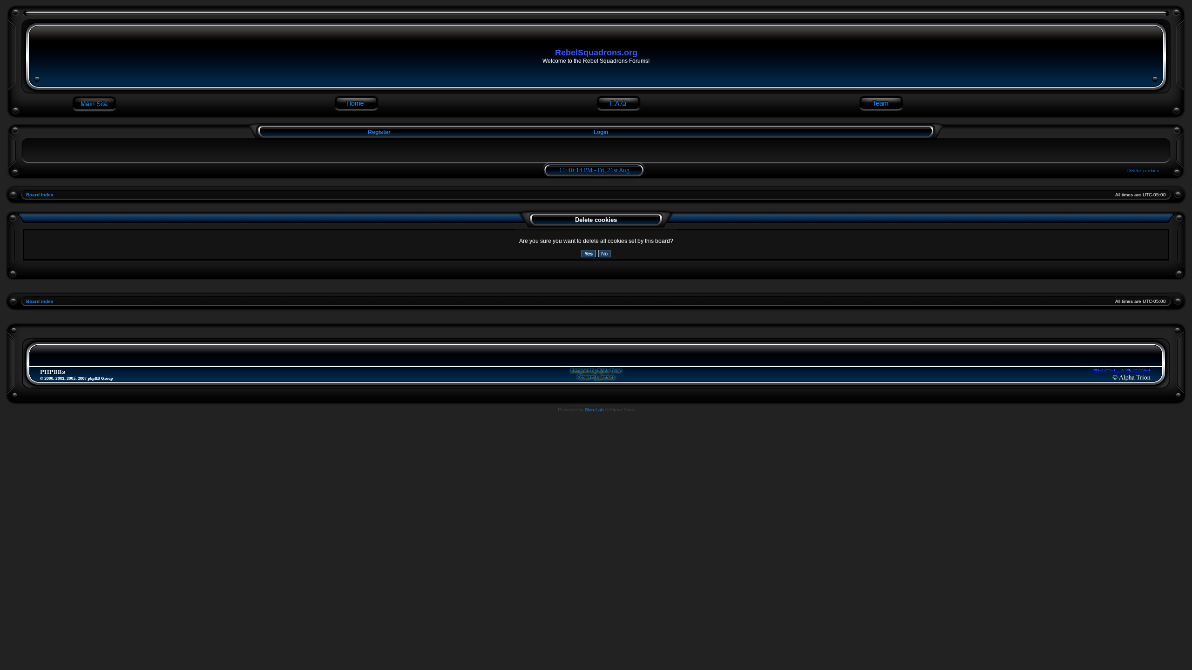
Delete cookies (1143, 170)
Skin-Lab (594, 409)
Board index (40, 194)
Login (601, 132)
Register (378, 132)
